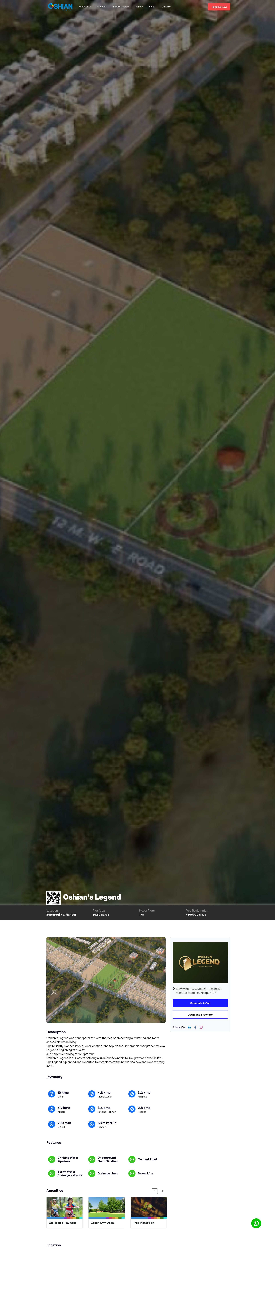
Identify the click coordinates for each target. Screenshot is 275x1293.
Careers (166, 6)
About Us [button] (83, 6)
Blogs (152, 6)
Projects (101, 6)
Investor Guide (121, 6)
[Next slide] (162, 1191)
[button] (256, 1223)
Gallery (139, 6)
